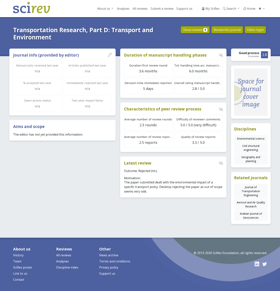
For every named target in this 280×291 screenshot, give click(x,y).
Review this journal (227, 30)
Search (231, 8)
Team (17, 261)
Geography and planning (250, 159)
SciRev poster (22, 267)
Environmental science (251, 138)
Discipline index (67, 267)
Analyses (123, 8)
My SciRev (212, 8)
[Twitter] (264, 264)
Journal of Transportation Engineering (251, 191)
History (18, 255)
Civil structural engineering (250, 148)
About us (103, 8)
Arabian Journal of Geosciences (251, 215)
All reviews (140, 8)
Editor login (255, 30)
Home (250, 8)
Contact (18, 279)
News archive (108, 255)
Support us (184, 8)
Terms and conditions (114, 261)
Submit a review (162, 8)
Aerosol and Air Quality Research (251, 204)
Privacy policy (108, 267)
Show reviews (194, 30)
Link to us (20, 273)
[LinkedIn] (257, 264)
